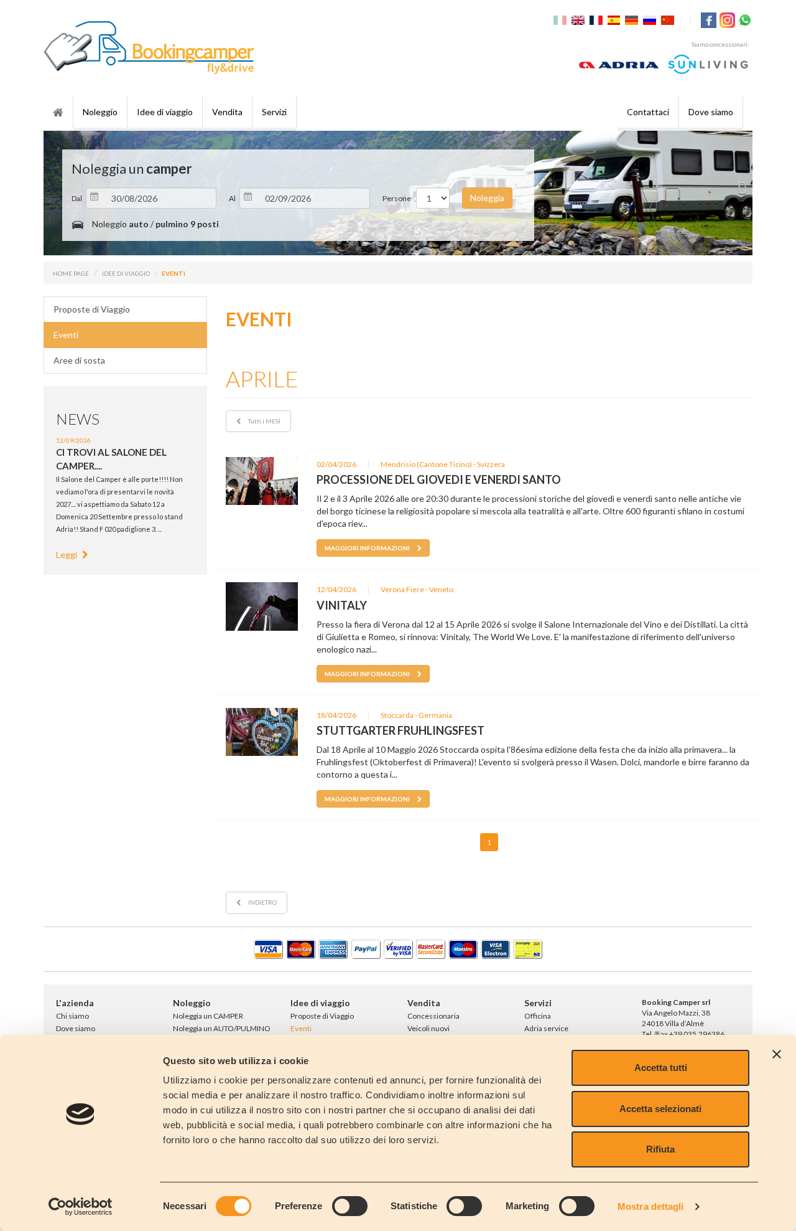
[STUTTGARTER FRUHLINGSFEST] (262, 732)
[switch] (350, 1206)
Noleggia (487, 197)
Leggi (67, 554)
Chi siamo (72, 1016)
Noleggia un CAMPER (208, 1016)
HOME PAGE (71, 273)
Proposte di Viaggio (91, 309)
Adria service (546, 1028)
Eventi (65, 334)
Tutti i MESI (263, 421)
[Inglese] (580, 19)
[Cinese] (669, 19)
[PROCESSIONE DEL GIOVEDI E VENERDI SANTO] (262, 481)
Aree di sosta (79, 360)
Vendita (227, 111)
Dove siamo (710, 111)
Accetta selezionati (660, 1108)
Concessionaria (433, 1016)
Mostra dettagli (651, 1206)
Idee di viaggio (165, 111)
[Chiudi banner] (776, 1054)
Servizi (274, 111)
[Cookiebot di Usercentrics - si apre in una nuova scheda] (80, 1206)
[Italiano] (561, 19)
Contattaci (648, 111)
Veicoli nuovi (428, 1028)
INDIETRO (262, 902)
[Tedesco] (633, 19)
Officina (537, 1016)
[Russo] (651, 19)
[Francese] (598, 19)
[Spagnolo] (616, 19)
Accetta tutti (660, 1067)
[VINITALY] (262, 606)
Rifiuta (660, 1149)
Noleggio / (154, 224)
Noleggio (100, 111)
